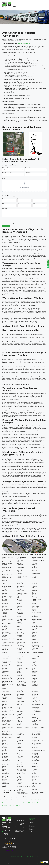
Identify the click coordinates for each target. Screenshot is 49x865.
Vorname (4, 198)
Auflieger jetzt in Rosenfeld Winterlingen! (34, 799)
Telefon (19, 203)
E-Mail (34, 203)
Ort (3, 203)
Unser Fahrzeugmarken (32, 827)
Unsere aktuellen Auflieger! (24, 43)
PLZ (33, 198)
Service (40, 3)
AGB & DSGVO (30, 856)
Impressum (23, 856)
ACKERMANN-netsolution (35, 863)
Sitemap (36, 856)
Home (13, 3)
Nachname (19, 198)
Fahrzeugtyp (5, 167)
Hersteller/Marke (28, 167)
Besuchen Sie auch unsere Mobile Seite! (11, 805)
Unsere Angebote (21, 3)
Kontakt (14, 6)
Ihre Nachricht (5, 208)
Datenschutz (13, 856)
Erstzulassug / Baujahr (7, 172)
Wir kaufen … (32, 3)
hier (19, 223)
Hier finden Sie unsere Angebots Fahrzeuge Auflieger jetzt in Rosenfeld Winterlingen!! (21, 802)
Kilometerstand (28, 172)
